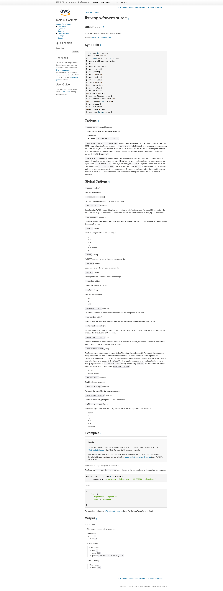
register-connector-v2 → (157, 7)
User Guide (105, 2)
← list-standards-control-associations (131, 7)
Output (60, 38)
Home (95, 2)
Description (62, 26)
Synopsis (61, 29)
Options (61, 31)
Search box (60, 48)
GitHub (123, 2)
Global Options (63, 33)
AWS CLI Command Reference (72, 2)
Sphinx (164, 586)
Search (75, 52)
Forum (115, 2)
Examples (61, 36)
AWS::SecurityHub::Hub (114, 511)
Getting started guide (96, 450)
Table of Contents (66, 20)
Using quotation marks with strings (138, 457)
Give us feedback (62, 70)
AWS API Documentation (101, 38)
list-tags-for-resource (63, 24)
